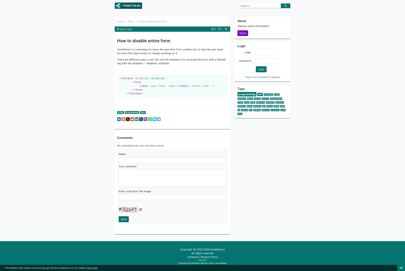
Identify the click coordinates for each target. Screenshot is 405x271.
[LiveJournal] (141, 119)
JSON (276, 106)
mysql (276, 94)
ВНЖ (282, 106)
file (250, 110)
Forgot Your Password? (258, 77)
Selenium (265, 110)
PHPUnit (257, 110)
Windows (257, 106)
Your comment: (128, 166)
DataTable (270, 102)
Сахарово (275, 110)
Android (244, 110)
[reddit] (132, 119)
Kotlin (246, 102)
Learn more (92, 268)
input (283, 110)
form (143, 112)
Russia (249, 106)
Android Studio (276, 99)
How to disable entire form (153, 21)
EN (204, 260)
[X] (128, 119)
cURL (253, 102)
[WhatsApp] (150, 119)
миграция (279, 102)
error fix (265, 99)
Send (124, 219)
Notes (131, 21)
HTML (120, 112)
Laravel (257, 99)
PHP (260, 94)
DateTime (260, 102)
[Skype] (154, 119)
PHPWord (241, 106)
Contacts (192, 257)
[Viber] (145, 119)
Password (245, 60)
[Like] (213, 29)
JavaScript (268, 94)
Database (241, 99)
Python (269, 106)
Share (242, 33)
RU (200, 260)
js (238, 110)
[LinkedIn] (137, 119)
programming (132, 112)
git (264, 106)
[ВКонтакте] (119, 119)
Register (275, 77)
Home (120, 21)
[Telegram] (159, 119)
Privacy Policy (209, 257)
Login (247, 52)
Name (122, 154)
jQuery (249, 99)
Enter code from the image (135, 191)
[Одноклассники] (123, 119)
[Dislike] (219, 29)
